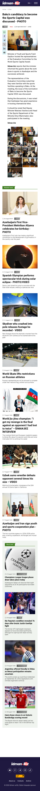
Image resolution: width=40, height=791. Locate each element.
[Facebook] (15, 770)
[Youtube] (10, 770)
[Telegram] (20, 770)
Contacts (20, 781)
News (11, 26)
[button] (4, 32)
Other (5, 26)
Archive (28, 781)
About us (12, 781)
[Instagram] (25, 770)
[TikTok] (30, 770)
